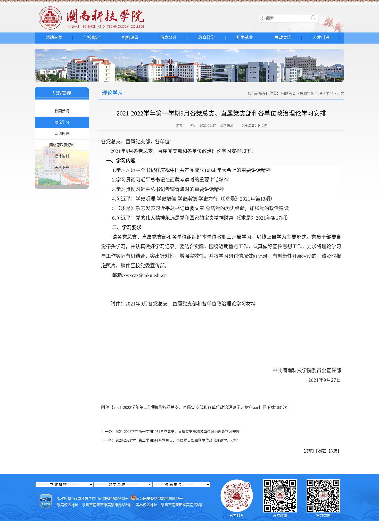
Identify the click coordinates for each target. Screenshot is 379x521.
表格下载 (62, 168)
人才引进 (321, 37)
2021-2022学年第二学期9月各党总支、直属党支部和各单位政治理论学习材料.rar (185, 407)
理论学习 (62, 122)
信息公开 (168, 37)
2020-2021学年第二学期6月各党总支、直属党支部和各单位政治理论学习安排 (177, 440)
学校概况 (92, 37)
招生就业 (244, 37)
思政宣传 (283, 37)
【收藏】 (322, 451)
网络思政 (62, 134)
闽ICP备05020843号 (113, 499)
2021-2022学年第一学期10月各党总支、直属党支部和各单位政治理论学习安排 (178, 432)
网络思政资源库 (62, 145)
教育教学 (206, 37)
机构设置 (130, 37)
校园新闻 (62, 111)
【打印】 (308, 451)
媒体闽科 (62, 156)
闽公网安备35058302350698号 (159, 499)
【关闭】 (334, 451)
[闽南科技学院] (101, 30)
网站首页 (54, 37)
